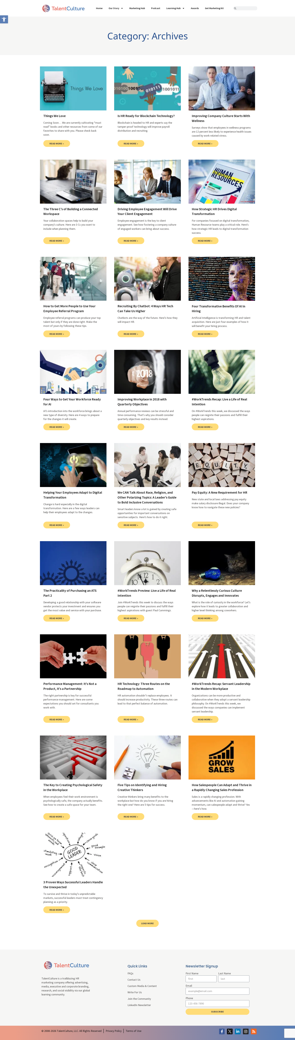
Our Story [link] (114, 8)
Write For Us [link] (135, 992)
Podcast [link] (155, 8)
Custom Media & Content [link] (142, 986)
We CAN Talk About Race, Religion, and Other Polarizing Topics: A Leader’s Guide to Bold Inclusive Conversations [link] (147, 497)
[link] (4, 19)
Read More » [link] (56, 143)
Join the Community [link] (139, 998)
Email (189, 985)
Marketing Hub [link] (137, 8)
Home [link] (99, 8)
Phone (189, 998)
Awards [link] (195, 8)
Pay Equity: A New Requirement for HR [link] (219, 492)
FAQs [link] (130, 973)
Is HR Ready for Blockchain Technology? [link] (146, 116)
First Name (192, 973)
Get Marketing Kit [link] (214, 8)
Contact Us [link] (134, 979)
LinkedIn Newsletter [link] (139, 1005)
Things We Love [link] (54, 116)
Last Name (224, 973)
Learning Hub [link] (173, 8)
